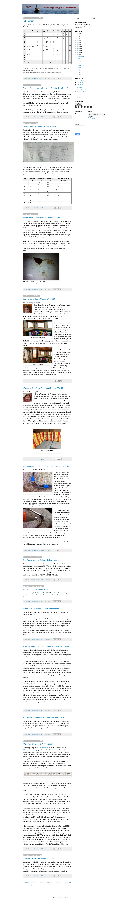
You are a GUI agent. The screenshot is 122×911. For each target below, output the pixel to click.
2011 (78, 72)
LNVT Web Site (80, 80)
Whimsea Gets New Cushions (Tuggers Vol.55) (43, 388)
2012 (78, 70)
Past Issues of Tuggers (81, 91)
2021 (78, 38)
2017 (78, 46)
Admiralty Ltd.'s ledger (30, 750)
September (80, 56)
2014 (78, 52)
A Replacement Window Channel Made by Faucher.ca (46, 646)
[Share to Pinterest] (60, 78)
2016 (78, 48)
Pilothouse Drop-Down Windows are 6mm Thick (43, 717)
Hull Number (28, 21)
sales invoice (44, 748)
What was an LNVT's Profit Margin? (38, 744)
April (79, 63)
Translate (93, 118)
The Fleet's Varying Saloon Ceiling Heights (41, 560)
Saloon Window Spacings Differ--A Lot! (39, 126)
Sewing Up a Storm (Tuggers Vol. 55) (39, 299)
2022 (78, 36)
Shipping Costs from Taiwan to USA (38, 858)
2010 (78, 74)
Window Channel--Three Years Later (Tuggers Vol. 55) (46, 466)
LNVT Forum (80, 82)
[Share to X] (57, 78)
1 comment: (47, 550)
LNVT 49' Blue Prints (81, 89)
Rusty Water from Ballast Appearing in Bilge (41, 217)
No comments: (48, 78)
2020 (78, 40)
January (80, 67)
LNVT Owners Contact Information (84, 86)
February (80, 65)
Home (47, 882)
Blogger (66, 897)
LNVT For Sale (80, 84)
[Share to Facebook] (59, 78)
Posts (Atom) (31, 885)
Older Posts (68, 882)
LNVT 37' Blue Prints (81, 88)
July (79, 61)
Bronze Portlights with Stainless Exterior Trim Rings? (45, 88)
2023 (78, 34)
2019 (78, 42)
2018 (78, 44)
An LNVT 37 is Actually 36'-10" (36, 589)
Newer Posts (26, 882)
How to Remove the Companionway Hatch (41, 608)
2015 (78, 50)
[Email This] (54, 78)
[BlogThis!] (55, 78)
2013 (78, 54)
